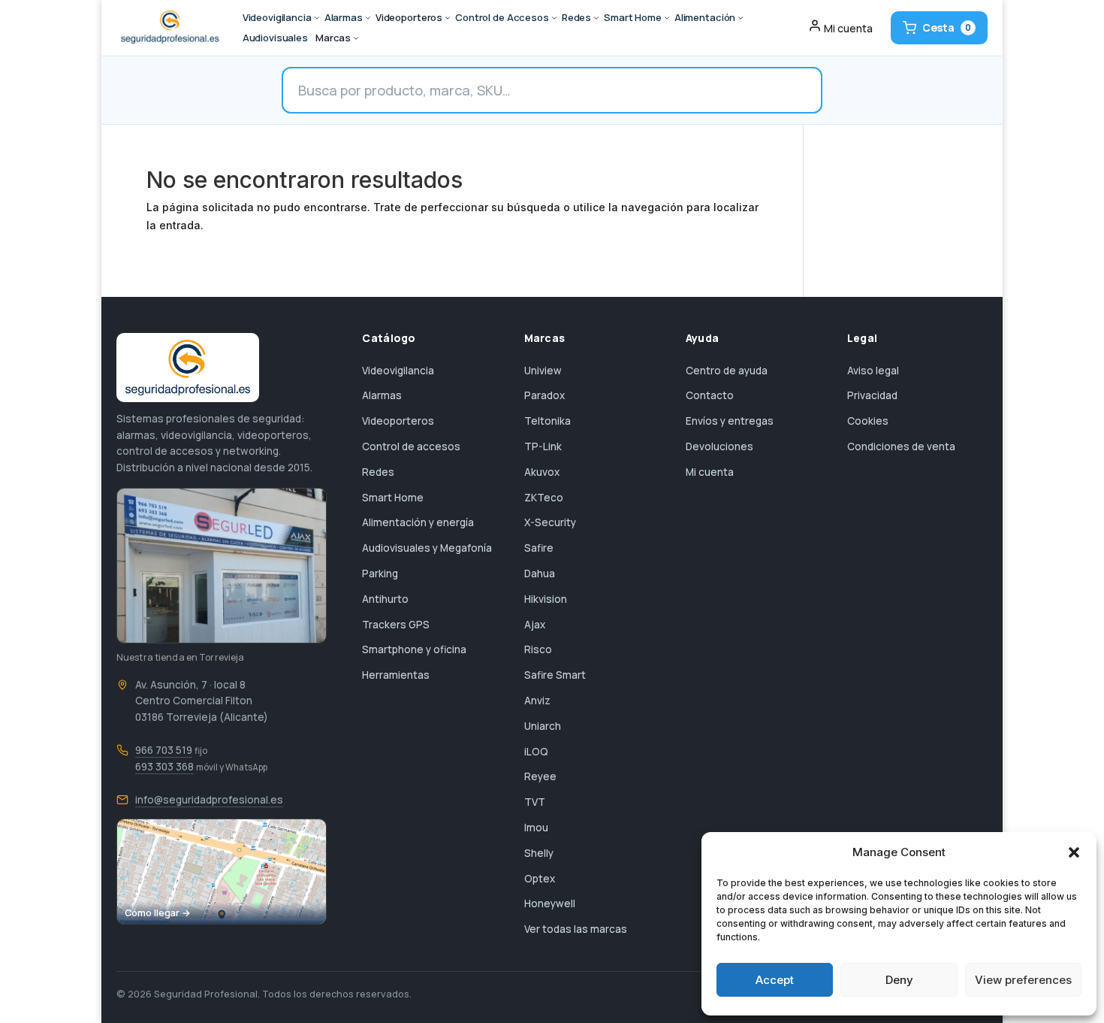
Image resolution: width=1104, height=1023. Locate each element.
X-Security (550, 522)
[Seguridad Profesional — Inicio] (168, 28)
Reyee (540, 776)
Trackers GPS (396, 624)
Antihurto (385, 599)
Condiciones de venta (901, 446)
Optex (539, 878)
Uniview (543, 370)
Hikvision (545, 599)
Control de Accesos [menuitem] (502, 17)
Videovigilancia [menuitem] (277, 17)
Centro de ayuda (727, 370)
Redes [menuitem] (576, 17)
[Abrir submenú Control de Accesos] (554, 18)
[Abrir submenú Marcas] (356, 38)
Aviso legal (873, 370)
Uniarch (542, 726)
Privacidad (872, 395)
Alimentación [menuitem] (704, 17)
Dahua (539, 573)
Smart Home (393, 497)
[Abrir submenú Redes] (596, 18)
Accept (775, 980)
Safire (539, 548)
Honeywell (549, 903)
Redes (378, 472)
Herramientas (396, 675)
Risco (538, 649)
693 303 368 (164, 766)
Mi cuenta (710, 472)
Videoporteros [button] (409, 17)
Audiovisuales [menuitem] (275, 37)
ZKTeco (543, 497)
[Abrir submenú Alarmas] (368, 18)
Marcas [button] (333, 37)
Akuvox (542, 472)
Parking (380, 573)
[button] (1073, 852)
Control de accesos (411, 446)
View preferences (1023, 980)
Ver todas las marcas (575, 929)
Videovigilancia (398, 370)
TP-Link (543, 446)
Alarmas (382, 395)
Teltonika (547, 421)
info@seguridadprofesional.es (209, 800)
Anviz (537, 700)
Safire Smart (555, 675)
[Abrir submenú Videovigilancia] (317, 18)
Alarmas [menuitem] (343, 17)
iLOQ (536, 751)
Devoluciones (719, 446)
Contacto (710, 395)
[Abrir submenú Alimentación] (740, 18)
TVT (534, 802)
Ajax (534, 624)
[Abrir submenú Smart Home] (667, 18)
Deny (899, 980)
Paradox (544, 395)
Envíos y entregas (730, 421)
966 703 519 (163, 750)
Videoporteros (398, 421)
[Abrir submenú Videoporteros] (447, 18)
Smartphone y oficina (414, 649)
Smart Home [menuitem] (633, 17)
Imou (536, 827)
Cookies (867, 421)
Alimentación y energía (418, 522)
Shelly (539, 853)
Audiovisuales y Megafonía (427, 548)
